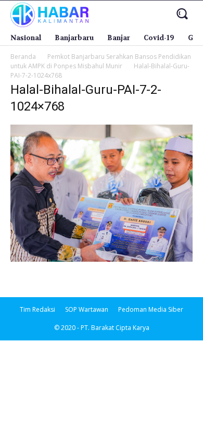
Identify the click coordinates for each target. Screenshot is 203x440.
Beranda (23, 56)
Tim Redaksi (37, 309)
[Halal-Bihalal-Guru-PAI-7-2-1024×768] (101, 258)
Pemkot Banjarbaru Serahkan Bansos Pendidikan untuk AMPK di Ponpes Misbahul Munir (100, 61)
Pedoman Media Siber (150, 309)
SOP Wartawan (86, 309)
